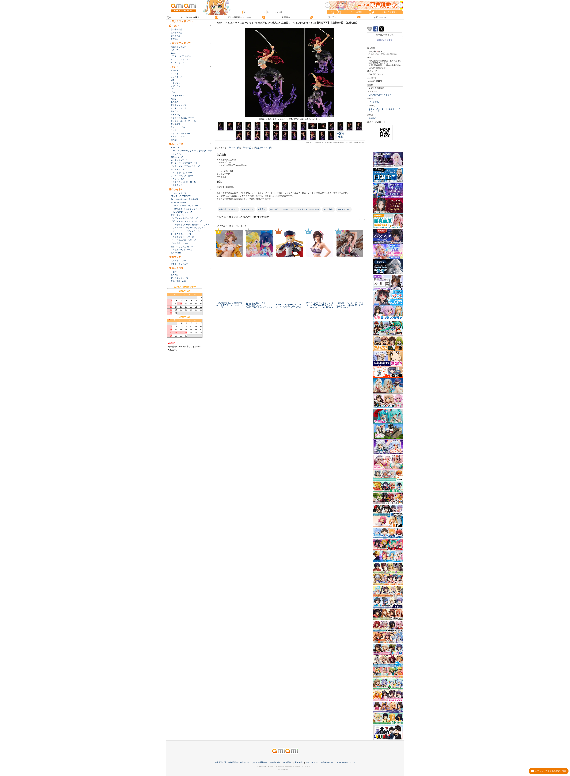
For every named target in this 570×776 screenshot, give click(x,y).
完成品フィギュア (263, 148)
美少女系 (247, 148)
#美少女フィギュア (228, 209)
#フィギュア (248, 209)
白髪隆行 (372, 118)
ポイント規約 (312, 762)
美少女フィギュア (181, 43)
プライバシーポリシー (346, 762)
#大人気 (262, 209)
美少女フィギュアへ (182, 21)
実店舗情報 (275, 762)
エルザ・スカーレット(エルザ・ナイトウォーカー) (385, 110)
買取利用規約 (327, 762)
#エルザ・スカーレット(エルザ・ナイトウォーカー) (294, 209)
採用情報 (287, 762)
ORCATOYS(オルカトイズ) (380, 95)
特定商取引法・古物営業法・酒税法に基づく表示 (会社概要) (241, 762)
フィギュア (234, 148)
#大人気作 (328, 209)
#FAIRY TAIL (344, 209)
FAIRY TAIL (374, 102)
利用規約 (298, 762)
